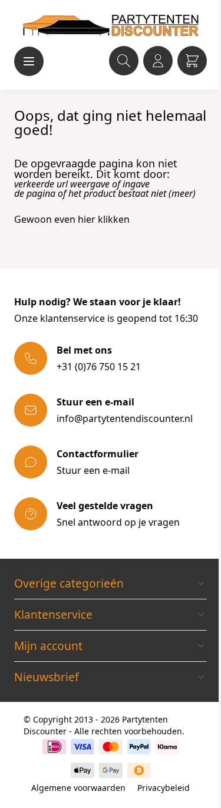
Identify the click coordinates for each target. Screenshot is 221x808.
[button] (110, 583)
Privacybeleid (163, 787)
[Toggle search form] (123, 60)
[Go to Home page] (110, 25)
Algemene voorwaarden (78, 787)
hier (86, 219)
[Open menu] (29, 61)
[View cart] (192, 60)
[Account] (158, 60)
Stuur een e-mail (93, 470)
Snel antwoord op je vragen (118, 522)
